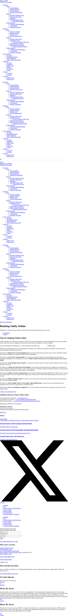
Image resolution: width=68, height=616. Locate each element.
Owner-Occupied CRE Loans (21, 42)
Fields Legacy (10, 79)
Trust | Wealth (7, 54)
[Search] (20, 532)
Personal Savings (14, 11)
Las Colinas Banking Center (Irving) (9, 551)
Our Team (9, 55)
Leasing (5, 76)
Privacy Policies (7, 509)
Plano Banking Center (6, 554)
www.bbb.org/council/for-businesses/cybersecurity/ (27, 401)
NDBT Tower (10, 78)
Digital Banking (11, 23)
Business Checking (15, 31)
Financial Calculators (15, 27)
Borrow (9, 14)
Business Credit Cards (16, 39)
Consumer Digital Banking (17, 24)
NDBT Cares (10, 66)
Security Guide (7, 511)
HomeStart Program (18, 21)
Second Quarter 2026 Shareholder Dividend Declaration (19, 430)
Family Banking (14, 8)
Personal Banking (14, 9)
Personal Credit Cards (15, 17)
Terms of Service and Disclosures (12, 508)
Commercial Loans (15, 40)
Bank (8, 6)
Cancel (2, 601)
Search (2, 532)
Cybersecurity (13, 25)
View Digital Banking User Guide (9, 541)
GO (1, 538)
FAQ (4, 507)
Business (5, 28)
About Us (5, 61)
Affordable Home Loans (16, 20)
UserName (3, 535)
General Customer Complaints (11, 514)
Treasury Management (16, 36)
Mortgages (13, 18)
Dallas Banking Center (6, 549)
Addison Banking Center (6, 548)
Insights (9, 67)
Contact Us (10, 73)
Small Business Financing (16, 43)
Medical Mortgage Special (20, 46)
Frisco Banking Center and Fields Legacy (11, 552)
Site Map (5, 505)
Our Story (9, 63)
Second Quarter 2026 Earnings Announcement (16, 423)
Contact (5, 72)
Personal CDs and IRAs (16, 12)
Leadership (9, 64)
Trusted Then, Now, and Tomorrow (12, 436)
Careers (9, 70)
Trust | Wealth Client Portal (14, 60)
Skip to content (4, 0)
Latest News (10, 69)
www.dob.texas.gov (22, 398)
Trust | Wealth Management (7, 556)
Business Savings (14, 33)
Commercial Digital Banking (17, 49)
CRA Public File (7, 512)
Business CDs (13, 34)
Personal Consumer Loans (17, 15)
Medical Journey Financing (17, 45)
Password (2, 536)
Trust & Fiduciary (11, 58)
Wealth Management (12, 57)
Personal (5, 5)
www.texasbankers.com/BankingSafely (25, 399)
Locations (9, 75)
